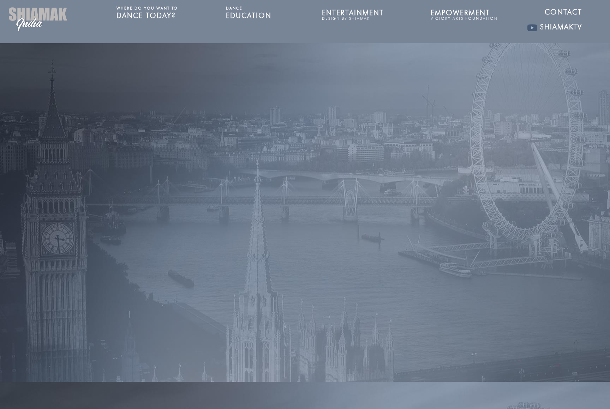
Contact (563, 12)
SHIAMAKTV (559, 27)
